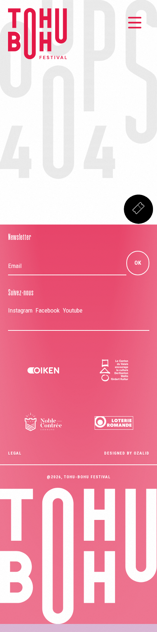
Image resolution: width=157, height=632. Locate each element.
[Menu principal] (134, 22)
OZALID (141, 453)
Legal (15, 453)
